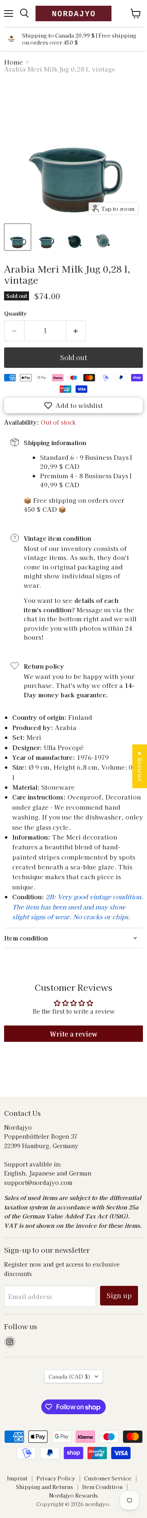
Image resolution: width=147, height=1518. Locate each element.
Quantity (15, 313)
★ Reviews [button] (140, 766)
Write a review (74, 1034)
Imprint (17, 1478)
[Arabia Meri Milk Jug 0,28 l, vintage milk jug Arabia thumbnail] (17, 237)
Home (13, 61)
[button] (73, 405)
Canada (70, 1376)
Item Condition (102, 1487)
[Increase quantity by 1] (76, 330)
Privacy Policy (55, 1478)
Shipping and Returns (44, 1487)
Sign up (119, 1295)
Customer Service (107, 1478)
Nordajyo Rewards (73, 1495)
